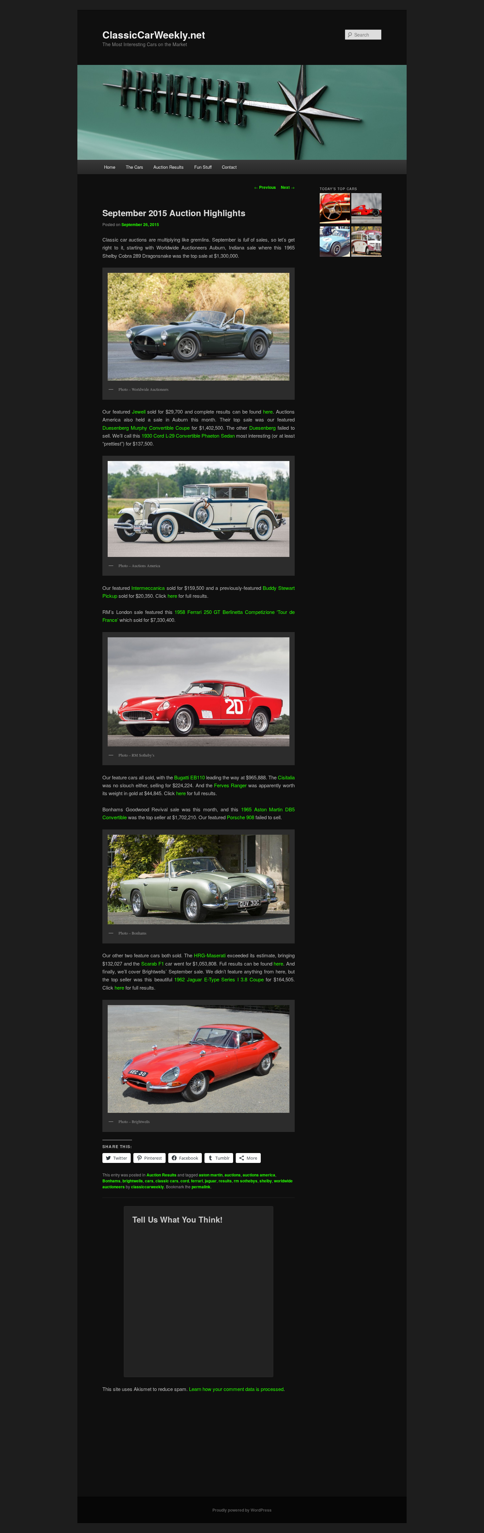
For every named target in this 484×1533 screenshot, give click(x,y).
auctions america (259, 1175)
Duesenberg (262, 427)
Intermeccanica (148, 587)
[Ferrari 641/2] (366, 209)
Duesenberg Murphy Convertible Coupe (146, 427)
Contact (229, 167)
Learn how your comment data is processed (236, 1388)
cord (184, 1181)
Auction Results (168, 167)
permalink (201, 1187)
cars (149, 1181)
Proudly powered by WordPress (242, 1510)
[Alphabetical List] (335, 209)
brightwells (132, 1181)
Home (109, 167)
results (225, 1181)
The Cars (134, 167)
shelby (265, 1181)
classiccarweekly (147, 1187)
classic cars (166, 1181)
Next (288, 187)
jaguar (211, 1181)
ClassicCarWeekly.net (153, 34)
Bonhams (111, 1181)
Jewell (139, 411)
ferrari (197, 1181)
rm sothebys (245, 1181)
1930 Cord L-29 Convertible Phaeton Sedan (188, 435)
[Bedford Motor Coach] (366, 242)
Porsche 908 (240, 817)
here (268, 411)
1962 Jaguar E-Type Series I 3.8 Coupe (220, 979)
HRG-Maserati (210, 955)
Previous (265, 187)
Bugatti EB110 (189, 777)
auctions (233, 1175)
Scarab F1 (152, 963)
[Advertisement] (242, 1447)
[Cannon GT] (335, 242)
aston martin (211, 1175)
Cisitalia (286, 777)
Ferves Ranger (230, 785)
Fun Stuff (203, 167)
